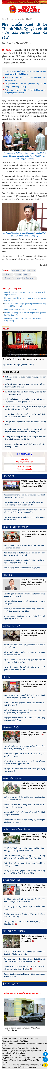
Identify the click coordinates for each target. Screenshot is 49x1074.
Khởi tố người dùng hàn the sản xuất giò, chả (20, 309)
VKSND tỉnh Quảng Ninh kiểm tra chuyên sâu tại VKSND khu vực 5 (24, 518)
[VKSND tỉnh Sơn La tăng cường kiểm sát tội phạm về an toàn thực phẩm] (11, 686)
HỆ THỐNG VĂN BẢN (24, 454)
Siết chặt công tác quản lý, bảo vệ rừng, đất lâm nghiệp (25, 378)
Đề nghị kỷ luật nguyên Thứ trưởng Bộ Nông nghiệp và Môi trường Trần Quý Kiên (24, 872)
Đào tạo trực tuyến (27, 1073)
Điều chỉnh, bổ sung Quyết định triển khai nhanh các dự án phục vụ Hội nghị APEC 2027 (24, 696)
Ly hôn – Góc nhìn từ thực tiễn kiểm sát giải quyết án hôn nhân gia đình (33, 633)
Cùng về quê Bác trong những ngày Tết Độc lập (33, 733)
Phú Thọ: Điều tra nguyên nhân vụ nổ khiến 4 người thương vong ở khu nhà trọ (33, 785)
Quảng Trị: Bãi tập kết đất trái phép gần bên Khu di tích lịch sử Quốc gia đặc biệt (25, 438)
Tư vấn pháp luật (11, 880)
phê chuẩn (31, 270)
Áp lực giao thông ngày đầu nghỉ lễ (18, 365)
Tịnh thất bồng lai (18, 270)
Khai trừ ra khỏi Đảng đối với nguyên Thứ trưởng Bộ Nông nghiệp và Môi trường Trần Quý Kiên (24, 857)
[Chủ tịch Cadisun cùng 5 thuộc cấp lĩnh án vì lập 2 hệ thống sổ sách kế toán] (11, 584)
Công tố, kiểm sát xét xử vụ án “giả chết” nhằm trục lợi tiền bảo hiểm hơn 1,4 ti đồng (24, 610)
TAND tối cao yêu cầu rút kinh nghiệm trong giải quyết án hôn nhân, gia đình (24, 668)
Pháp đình (8, 575)
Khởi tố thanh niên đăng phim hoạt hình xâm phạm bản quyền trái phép (25, 293)
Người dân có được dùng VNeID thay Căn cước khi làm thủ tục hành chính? (25, 408)
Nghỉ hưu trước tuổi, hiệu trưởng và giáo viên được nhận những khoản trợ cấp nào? (24, 900)
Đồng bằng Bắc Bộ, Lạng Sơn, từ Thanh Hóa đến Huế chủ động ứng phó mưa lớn (24, 762)
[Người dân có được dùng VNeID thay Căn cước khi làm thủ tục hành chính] (11, 889)
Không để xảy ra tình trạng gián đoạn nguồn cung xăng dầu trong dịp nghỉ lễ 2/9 (24, 711)
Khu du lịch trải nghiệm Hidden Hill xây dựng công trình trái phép (24, 975)
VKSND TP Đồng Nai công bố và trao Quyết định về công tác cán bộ (25, 445)
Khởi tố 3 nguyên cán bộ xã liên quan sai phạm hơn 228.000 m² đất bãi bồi (24, 798)
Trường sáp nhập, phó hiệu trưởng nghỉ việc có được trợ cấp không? (24, 915)
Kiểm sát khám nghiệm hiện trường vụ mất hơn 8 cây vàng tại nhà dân (25, 385)
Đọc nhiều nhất (11, 372)
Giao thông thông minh (25, 1070)
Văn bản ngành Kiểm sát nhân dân (24, 467)
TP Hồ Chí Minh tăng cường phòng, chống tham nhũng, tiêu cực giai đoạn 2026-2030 (24, 849)
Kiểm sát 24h (9, 476)
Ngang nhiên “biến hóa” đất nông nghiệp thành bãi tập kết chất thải (24, 813)
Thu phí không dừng (10, 1073)
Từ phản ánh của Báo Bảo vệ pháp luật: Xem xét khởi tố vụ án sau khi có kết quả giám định (24, 960)
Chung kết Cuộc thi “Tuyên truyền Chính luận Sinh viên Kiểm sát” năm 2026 (25, 415)
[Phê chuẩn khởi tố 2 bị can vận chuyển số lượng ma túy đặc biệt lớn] (11, 536)
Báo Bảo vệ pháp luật (12, 984)
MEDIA (6, 329)
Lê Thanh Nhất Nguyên (11, 278)
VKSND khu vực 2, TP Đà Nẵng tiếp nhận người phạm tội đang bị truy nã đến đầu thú (24, 503)
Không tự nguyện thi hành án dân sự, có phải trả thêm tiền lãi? (24, 922)
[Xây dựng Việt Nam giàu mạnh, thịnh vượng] (24, 344)
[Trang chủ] (24, 9)
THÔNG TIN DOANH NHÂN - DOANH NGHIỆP (22, 993)
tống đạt (27, 274)
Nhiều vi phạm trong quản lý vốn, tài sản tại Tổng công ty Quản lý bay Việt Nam (33, 836)
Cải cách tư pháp (11, 626)
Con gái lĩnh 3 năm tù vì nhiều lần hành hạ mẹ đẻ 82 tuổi (25, 423)
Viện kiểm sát (8, 274)
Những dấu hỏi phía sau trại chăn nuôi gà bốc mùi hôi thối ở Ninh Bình (33, 938)
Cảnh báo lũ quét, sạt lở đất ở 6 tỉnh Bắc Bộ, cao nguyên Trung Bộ (24, 755)
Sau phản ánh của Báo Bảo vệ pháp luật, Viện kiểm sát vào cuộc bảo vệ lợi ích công (24, 967)
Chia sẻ (45, 1054)
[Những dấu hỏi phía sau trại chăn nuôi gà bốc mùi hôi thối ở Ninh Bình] (11, 941)
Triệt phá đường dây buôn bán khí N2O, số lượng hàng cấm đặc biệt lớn (24, 719)
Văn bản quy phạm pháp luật (24, 460)
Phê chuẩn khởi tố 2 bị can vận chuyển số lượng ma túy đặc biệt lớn (25, 299)
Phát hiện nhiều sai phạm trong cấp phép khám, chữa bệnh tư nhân (24, 864)
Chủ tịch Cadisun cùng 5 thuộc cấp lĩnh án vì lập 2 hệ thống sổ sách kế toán (33, 582)
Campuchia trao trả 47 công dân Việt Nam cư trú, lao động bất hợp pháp (24, 806)
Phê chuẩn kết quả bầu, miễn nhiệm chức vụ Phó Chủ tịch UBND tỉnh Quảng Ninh (25, 400)
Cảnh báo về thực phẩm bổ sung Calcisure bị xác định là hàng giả (24, 704)
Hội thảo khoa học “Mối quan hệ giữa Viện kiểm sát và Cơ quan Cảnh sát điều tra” (24, 661)
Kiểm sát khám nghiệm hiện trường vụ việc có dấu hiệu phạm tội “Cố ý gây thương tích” (24, 511)
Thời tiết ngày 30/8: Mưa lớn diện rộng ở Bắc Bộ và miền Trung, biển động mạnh (24, 747)
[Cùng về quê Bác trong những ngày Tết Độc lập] (11, 737)
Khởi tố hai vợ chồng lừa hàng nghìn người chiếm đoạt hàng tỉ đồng (25, 319)
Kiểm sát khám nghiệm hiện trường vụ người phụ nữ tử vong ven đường (24, 821)
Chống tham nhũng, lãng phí (17, 829)
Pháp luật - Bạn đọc (13, 778)
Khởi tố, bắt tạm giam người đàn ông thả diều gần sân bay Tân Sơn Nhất (25, 314)
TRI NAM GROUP (9, 1070)
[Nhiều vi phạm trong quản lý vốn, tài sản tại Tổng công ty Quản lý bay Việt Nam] (11, 839)
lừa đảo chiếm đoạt (29, 278)
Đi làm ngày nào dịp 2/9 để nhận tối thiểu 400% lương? (24, 908)
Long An (18, 274)
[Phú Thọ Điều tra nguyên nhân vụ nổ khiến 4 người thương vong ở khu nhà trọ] (11, 788)
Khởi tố (29, 19)
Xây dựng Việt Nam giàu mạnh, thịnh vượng (24, 359)
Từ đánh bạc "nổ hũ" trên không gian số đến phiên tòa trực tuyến (25, 393)
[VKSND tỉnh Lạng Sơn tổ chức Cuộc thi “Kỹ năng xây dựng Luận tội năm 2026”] (11, 485)
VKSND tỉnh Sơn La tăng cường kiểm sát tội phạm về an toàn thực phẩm (33, 684)
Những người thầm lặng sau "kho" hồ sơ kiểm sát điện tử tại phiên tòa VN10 (24, 617)
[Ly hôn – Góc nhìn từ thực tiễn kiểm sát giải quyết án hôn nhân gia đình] (11, 635)
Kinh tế (6, 677)
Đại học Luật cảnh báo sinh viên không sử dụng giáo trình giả (24, 770)
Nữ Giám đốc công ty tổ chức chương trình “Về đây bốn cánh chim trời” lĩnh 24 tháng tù (25, 430)
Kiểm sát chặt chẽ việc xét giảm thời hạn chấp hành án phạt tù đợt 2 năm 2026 (24, 496)
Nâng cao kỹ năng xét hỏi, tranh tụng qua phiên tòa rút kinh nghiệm (24, 653)
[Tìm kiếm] (45, 1065)
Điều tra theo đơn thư (14, 931)
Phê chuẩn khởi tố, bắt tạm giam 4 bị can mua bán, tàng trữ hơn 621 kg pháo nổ (25, 305)
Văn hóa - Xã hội (11, 727)
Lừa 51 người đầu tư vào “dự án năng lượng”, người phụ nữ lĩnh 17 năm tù (24, 595)
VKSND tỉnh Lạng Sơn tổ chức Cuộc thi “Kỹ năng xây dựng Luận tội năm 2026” (33, 483)
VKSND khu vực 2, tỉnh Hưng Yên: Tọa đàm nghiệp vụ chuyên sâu (24, 646)
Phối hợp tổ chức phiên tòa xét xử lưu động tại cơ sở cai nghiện (24, 602)
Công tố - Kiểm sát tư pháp (13, 19)
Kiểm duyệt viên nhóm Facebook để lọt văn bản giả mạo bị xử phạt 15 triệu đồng (24, 561)
